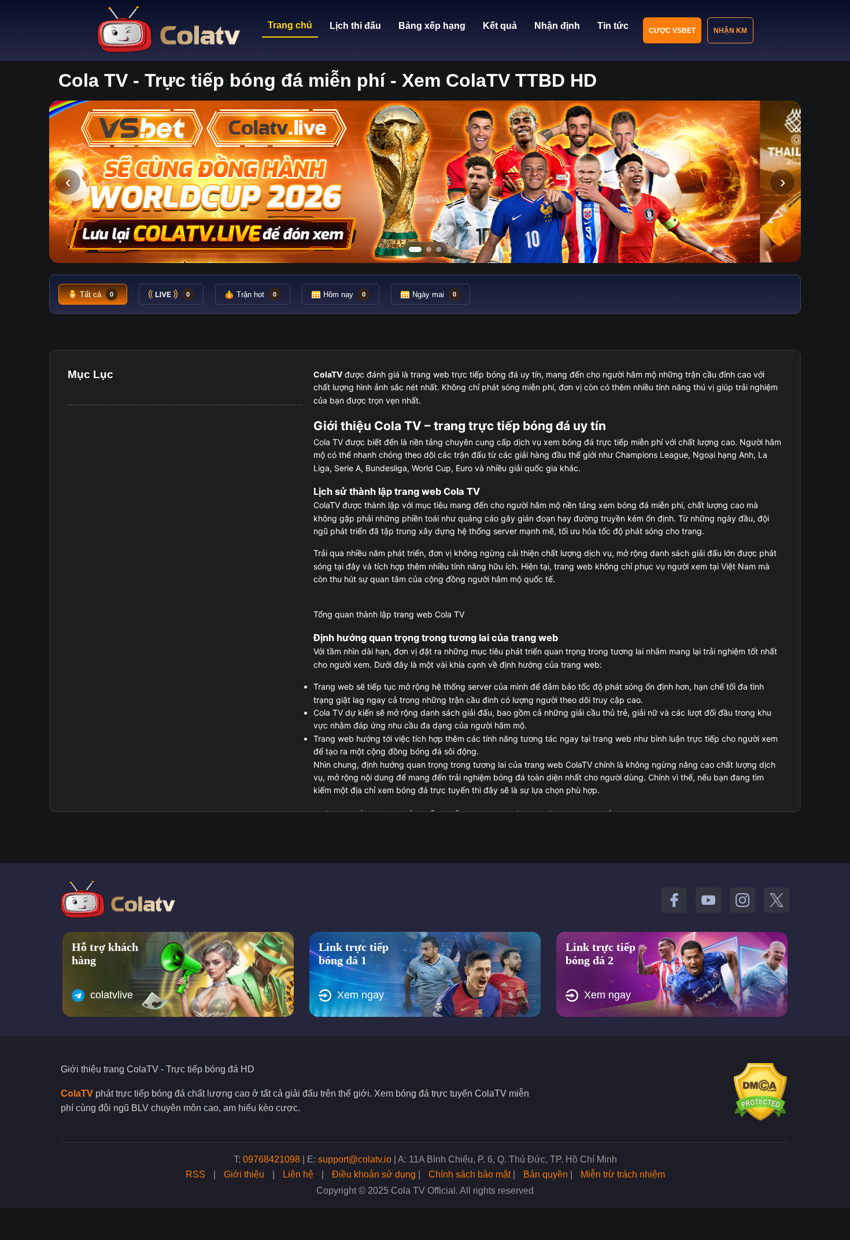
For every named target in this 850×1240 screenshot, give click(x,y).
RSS (195, 1174)
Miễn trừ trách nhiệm (623, 1174)
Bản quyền (545, 1174)
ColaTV (77, 1093)
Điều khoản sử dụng (374, 1174)
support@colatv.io (354, 1159)
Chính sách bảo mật (469, 1174)
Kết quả (500, 26)
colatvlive (111, 995)
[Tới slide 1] (415, 249)
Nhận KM (730, 31)
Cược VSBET (672, 31)
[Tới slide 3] (438, 249)
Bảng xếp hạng (431, 26)
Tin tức (613, 26)
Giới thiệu (244, 1174)
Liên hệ (298, 1174)
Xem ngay (360, 995)
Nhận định (557, 26)
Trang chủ (290, 25)
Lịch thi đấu (355, 26)
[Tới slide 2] (428, 249)
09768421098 (271, 1159)
